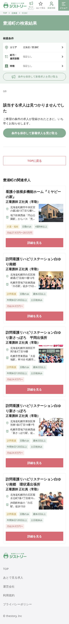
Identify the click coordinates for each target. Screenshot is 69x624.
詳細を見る (34, 243)
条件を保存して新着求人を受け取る (38, 76)
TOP (5, 13)
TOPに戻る (34, 161)
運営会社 (9, 586)
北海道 (14, 13)
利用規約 (9, 595)
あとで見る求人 (13, 577)
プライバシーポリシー (17, 604)
